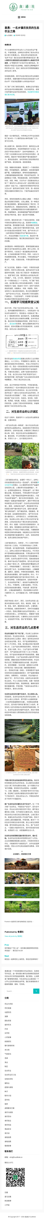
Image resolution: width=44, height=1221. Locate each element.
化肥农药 (14, 921)
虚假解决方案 (9, 1108)
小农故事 (8, 1037)
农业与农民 (9, 1004)
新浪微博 (8, 1201)
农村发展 (8, 1008)
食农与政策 (9, 1112)
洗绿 (6, 1058)
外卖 (6, 1029)
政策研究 (8, 1041)
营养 (6, 1104)
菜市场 (7, 1100)
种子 (6, 1092)
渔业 (6, 1062)
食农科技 (8, 1125)
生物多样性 (9, 1079)
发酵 (6, 1016)
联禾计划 (8, 1096)
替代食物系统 (21, 921)
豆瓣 (6, 1192)
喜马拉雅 (8, 1197)
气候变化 (8, 1054)
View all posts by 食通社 (13, 936)
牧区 (6, 1066)
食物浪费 (8, 1137)
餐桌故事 (8, 1146)
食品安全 (8, 1129)
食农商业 (8, 1121)
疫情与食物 (9, 1087)
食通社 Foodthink (30, 1217)
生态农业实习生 (10, 1075)
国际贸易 (8, 1021)
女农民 (7, 1033)
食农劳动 (8, 1116)
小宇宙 (7, 1205)
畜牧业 (7, 1083)
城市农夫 (8, 1025)
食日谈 (7, 1133)
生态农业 (29, 921)
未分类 (7, 1050)
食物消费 (8, 1142)
